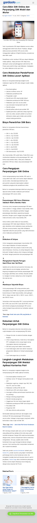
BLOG (28, 15)
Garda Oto (6, 453)
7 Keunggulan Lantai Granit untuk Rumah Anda (27, 489)
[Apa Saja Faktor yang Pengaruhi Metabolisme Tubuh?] (10, 476)
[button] (4, 484)
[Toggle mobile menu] (33, 3)
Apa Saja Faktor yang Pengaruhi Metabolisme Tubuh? (9, 489)
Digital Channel (7, 15)
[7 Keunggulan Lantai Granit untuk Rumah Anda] (27, 476)
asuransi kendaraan (19, 450)
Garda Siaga (13, 459)
